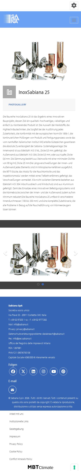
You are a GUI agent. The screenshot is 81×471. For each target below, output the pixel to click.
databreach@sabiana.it (53, 333)
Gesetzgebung (16, 429)
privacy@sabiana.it (25, 329)
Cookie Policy (15, 451)
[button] (4, 254)
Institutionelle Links (18, 421)
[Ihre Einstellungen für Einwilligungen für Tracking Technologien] (74, 467)
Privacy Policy (16, 444)
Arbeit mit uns (16, 413)
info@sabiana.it (21, 324)
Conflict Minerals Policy (20, 459)
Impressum (14, 436)
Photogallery (17, 104)
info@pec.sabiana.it (22, 338)
